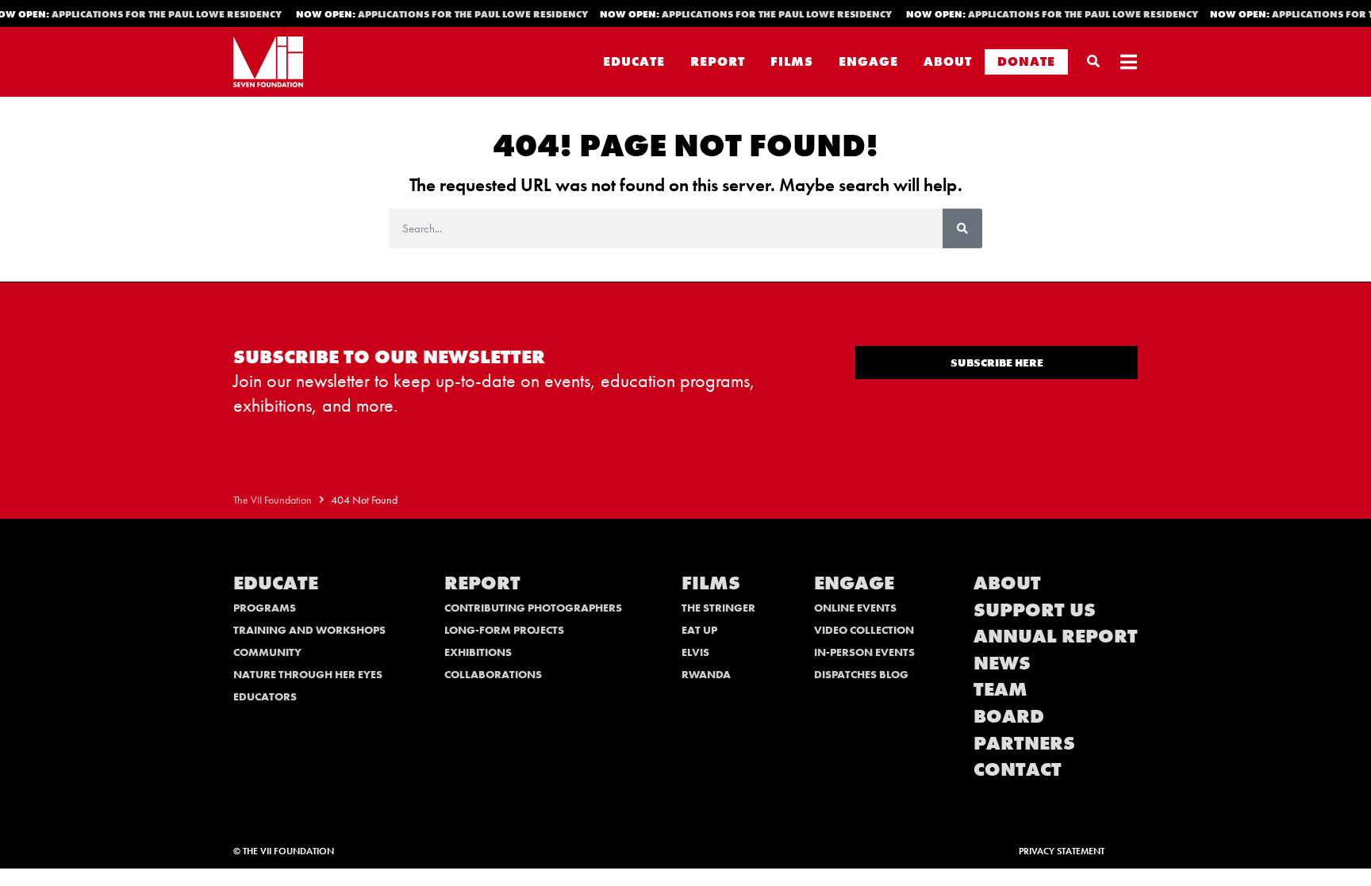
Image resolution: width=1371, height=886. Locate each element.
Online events (855, 607)
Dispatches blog (861, 674)
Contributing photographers (533, 607)
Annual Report (1056, 635)
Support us (1035, 609)
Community (267, 652)
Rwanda (706, 674)
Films (791, 61)
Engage (868, 61)
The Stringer (718, 607)
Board (1009, 716)
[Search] (962, 228)
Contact (1018, 769)
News (1002, 662)
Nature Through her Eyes (307, 674)
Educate (634, 61)
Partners (1024, 743)
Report (717, 61)
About (948, 61)
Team (1000, 689)
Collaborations (493, 674)
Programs (264, 607)
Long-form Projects (504, 630)
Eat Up (699, 630)
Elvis (695, 652)
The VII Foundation (272, 500)
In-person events (864, 652)
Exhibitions (478, 652)
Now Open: (437, 14)
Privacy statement (1061, 851)
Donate (1026, 61)
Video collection (864, 630)
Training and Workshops (309, 630)
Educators (265, 696)
